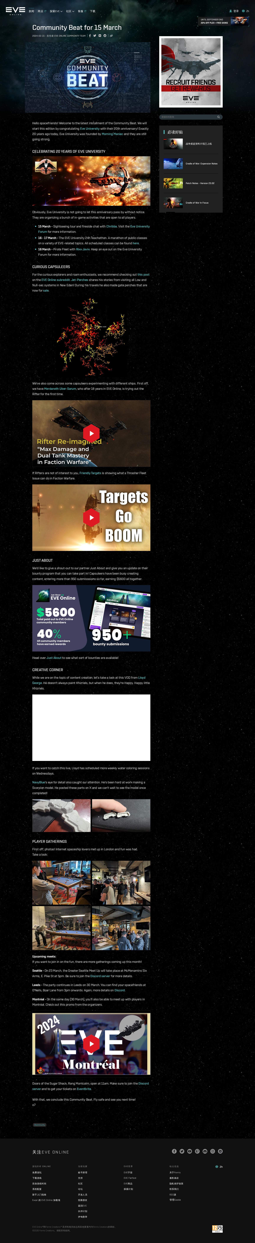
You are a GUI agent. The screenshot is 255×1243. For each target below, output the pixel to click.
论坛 (80, 1189)
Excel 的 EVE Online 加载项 (46, 1200)
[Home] (15, 14)
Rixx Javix (83, 249)
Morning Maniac (112, 134)
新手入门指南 (39, 1194)
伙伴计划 (82, 1211)
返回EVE (82, 1205)
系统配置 (37, 1189)
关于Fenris (175, 1172)
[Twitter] (182, 1151)
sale (46, 290)
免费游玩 (37, 1172)
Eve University (90, 128)
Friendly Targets (90, 473)
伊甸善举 (82, 1217)
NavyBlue (38, 782)
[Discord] (205, 1151)
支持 (80, 1178)
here (136, 243)
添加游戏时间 (39, 1183)
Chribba (111, 226)
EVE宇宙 (128, 1172)
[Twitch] (197, 1151)
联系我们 (174, 1189)
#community (39, 1125)
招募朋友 (82, 1200)
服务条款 (174, 1178)
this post (143, 274)
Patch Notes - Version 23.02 (200, 183)
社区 (80, 1183)
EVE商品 (128, 1183)
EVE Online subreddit (55, 280)
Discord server (100, 976)
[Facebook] (174, 1151)
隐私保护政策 (177, 1183)
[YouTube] (189, 1151)
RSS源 (173, 1194)
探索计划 (128, 1189)
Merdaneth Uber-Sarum (60, 389)
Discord (120, 990)
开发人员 (82, 1194)
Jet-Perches (79, 280)
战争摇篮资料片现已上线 (199, 143)
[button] (234, 11)
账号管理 (82, 1172)
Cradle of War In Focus (197, 202)
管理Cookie (175, 1199)
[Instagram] (212, 1151)
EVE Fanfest (130, 1178)
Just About (54, 658)
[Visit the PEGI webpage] (217, 1229)
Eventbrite (84, 1089)
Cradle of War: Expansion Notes (202, 163)
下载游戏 (37, 1178)
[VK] (220, 1151)
